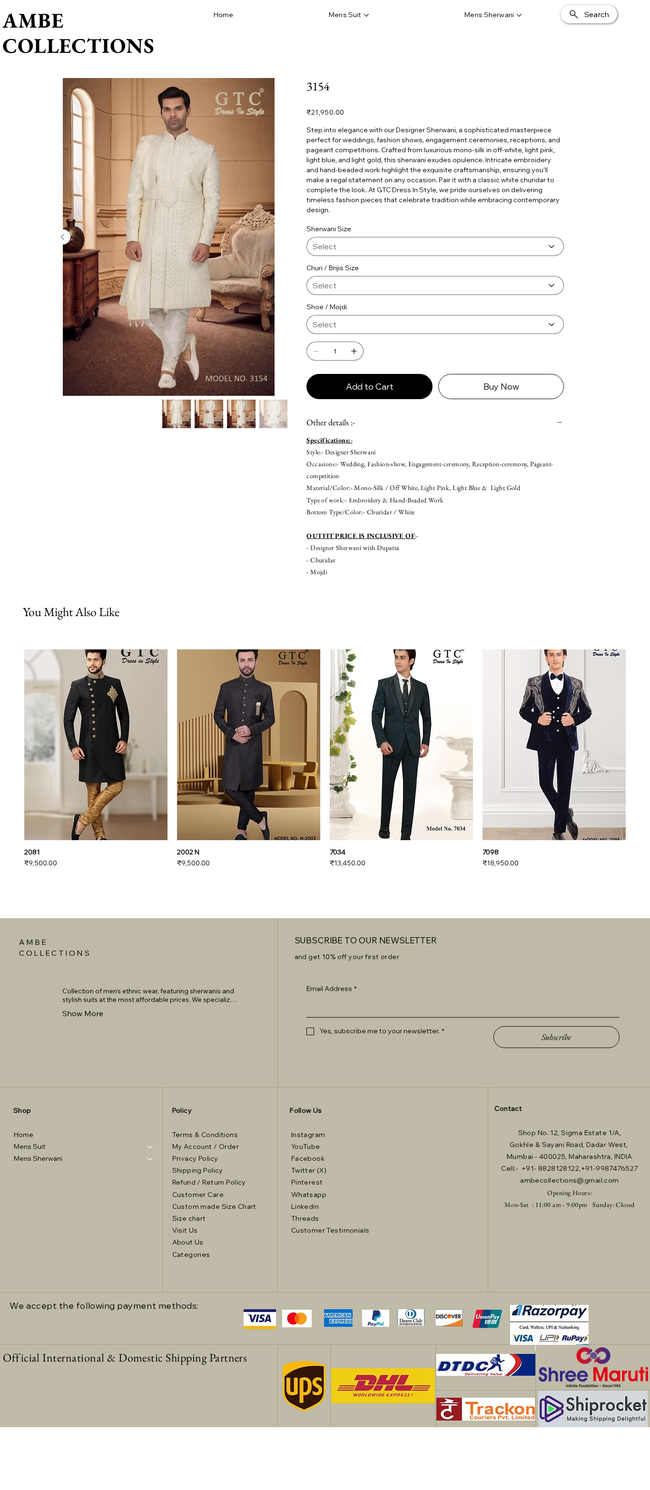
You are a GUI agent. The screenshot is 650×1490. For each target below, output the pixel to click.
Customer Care (198, 1194)
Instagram (308, 1134)
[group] (325, 758)
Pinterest (307, 1182)
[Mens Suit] (150, 1147)
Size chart (189, 1218)
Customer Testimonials (330, 1230)
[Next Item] (62, 237)
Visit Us (186, 1230)
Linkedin (305, 1206)
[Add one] (354, 351)
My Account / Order (205, 1146)
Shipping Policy (197, 1170)
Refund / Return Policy (209, 1182)
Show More (82, 1013)
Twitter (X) (309, 1170)
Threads (305, 1218)
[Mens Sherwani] (150, 1159)
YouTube (305, 1146)
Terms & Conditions (205, 1134)
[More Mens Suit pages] (366, 15)
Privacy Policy (195, 1158)
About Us (188, 1242)
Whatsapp (308, 1194)
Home (23, 1134)
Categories (191, 1254)
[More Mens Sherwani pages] (519, 15)
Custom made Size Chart (214, 1206)
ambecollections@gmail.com (569, 1180)
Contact (508, 1108)
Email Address (331, 988)
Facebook (308, 1158)
